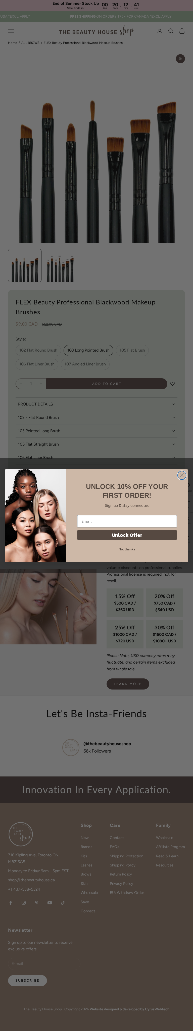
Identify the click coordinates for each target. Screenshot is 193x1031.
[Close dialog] (182, 475)
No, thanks (127, 548)
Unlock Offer (127, 534)
